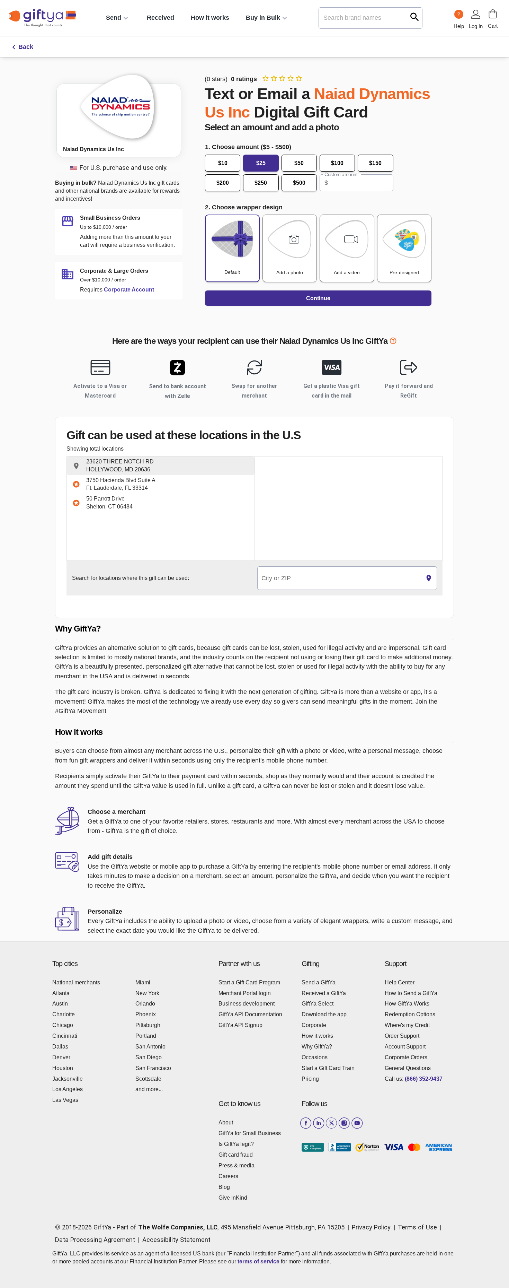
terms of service (258, 1261)
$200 (222, 183)
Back (25, 46)
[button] (160, 465)
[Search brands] (414, 17)
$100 (337, 163)
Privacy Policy (371, 1227)
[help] (393, 342)
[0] (493, 14)
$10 (222, 163)
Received (160, 17)
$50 (299, 163)
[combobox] (339, 578)
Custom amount (340, 174)
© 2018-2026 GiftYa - (85, 1227)
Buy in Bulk (263, 17)
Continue (318, 298)
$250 (260, 183)
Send (113, 17)
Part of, (231, 1227)
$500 (299, 183)
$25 (261, 163)
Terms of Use (417, 1227)
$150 (375, 163)
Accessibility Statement (176, 1239)
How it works (210, 17)
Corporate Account (129, 290)
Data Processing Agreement (95, 1239)
